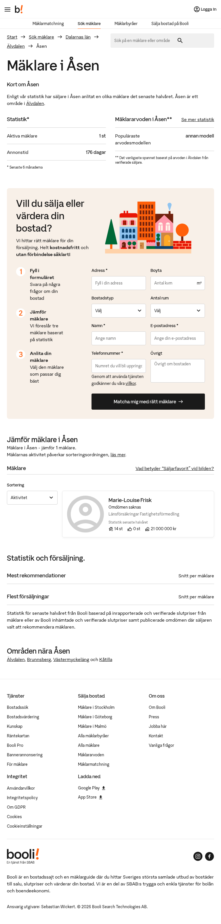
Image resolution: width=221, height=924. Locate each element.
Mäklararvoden (91, 754)
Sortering (15, 485)
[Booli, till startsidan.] (19, 9)
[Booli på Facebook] (209, 856)
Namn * (98, 325)
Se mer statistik (197, 119)
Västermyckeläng (71, 659)
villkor (130, 383)
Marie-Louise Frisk (130, 500)
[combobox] (144, 40)
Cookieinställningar (24, 826)
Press (154, 716)
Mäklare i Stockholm (96, 707)
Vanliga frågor (161, 745)
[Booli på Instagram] (198, 856)
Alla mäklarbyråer (93, 735)
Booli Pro (15, 745)
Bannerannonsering (25, 754)
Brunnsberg (39, 659)
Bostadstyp (103, 298)
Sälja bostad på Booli (170, 23)
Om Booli (157, 707)
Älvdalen (16, 46)
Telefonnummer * (107, 353)
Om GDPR (16, 807)
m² (199, 283)
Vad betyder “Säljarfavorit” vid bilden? (175, 468)
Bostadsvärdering (23, 716)
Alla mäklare (89, 745)
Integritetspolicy (22, 797)
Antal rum (159, 298)
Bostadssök (17, 707)
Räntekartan (18, 735)
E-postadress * (164, 325)
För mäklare (17, 764)
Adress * (100, 270)
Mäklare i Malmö (92, 726)
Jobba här (158, 726)
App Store (87, 797)
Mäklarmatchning (48, 23)
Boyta (156, 270)
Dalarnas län (78, 37)
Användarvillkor (21, 788)
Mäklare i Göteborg (95, 716)
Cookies (14, 816)
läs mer (117, 454)
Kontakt (156, 735)
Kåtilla (105, 659)
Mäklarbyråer (126, 23)
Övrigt (156, 353)
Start (12, 37)
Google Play (89, 788)
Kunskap (14, 726)
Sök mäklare (89, 23)
